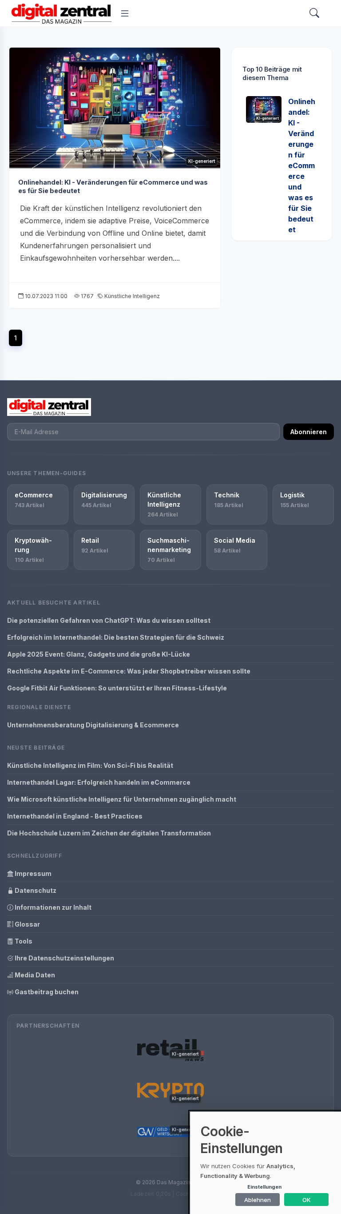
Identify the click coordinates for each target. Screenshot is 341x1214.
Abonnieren (308, 432)
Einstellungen (264, 1187)
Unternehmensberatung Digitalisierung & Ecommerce (93, 725)
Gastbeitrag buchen (46, 992)
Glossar (26, 924)
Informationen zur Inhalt (52, 907)
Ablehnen (257, 1199)
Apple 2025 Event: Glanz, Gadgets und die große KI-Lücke (98, 654)
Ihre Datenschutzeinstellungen (63, 958)
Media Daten (34, 975)
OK (306, 1199)
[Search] (314, 13)
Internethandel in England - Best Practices (75, 816)
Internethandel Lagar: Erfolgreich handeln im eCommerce (98, 782)
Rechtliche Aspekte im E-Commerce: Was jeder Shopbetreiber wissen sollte (128, 671)
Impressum (32, 873)
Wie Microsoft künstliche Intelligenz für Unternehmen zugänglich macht (121, 799)
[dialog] (265, 1163)
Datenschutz (34, 890)
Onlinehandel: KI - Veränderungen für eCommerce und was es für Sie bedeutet (301, 165)
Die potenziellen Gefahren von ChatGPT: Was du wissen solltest (108, 620)
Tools (22, 941)
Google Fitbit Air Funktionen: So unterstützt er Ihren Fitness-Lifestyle (117, 688)
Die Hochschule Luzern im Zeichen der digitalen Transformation (109, 833)
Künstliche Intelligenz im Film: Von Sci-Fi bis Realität (90, 765)
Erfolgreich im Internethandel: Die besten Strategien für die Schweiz (115, 637)
